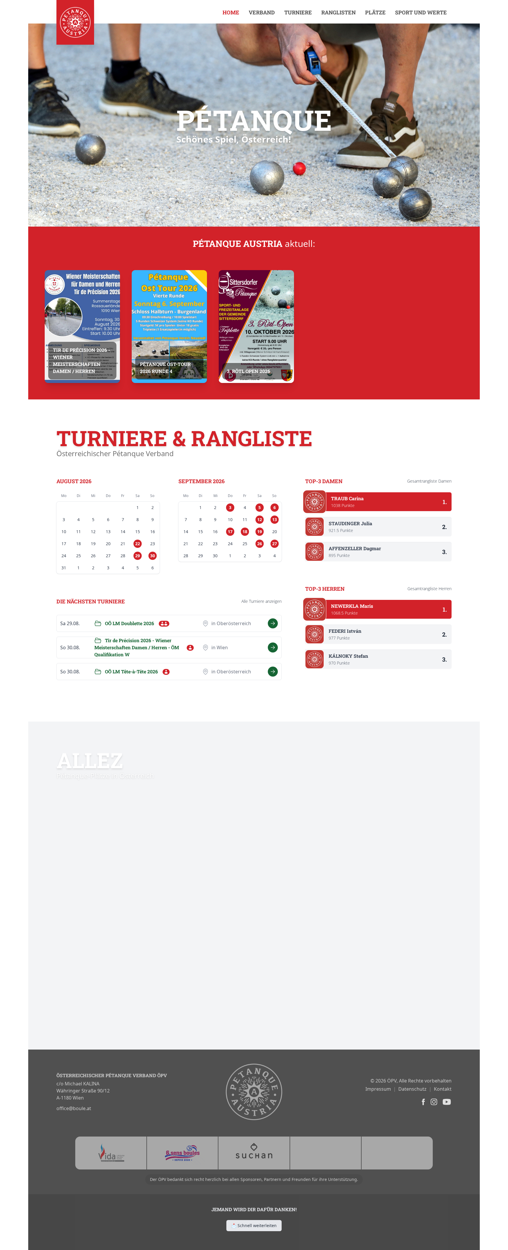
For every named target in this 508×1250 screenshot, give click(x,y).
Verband (262, 12)
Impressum (378, 1089)
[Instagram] (433, 1102)
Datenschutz (412, 1089)
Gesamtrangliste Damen (429, 481)
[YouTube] (446, 1102)
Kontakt (443, 1089)
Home (231, 12)
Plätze (375, 12)
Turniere (298, 12)
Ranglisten (338, 12)
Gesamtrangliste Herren (429, 588)
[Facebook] (422, 1102)
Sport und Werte (421, 12)
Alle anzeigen (261, 601)
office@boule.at (73, 1108)
